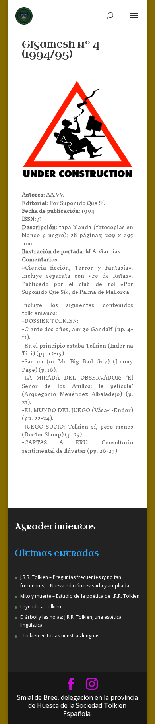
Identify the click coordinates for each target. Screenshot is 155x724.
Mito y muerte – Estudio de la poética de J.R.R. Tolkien (80, 596)
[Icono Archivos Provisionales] (78, 179)
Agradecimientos (55, 526)
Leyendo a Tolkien (40, 606)
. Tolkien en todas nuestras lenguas (59, 635)
